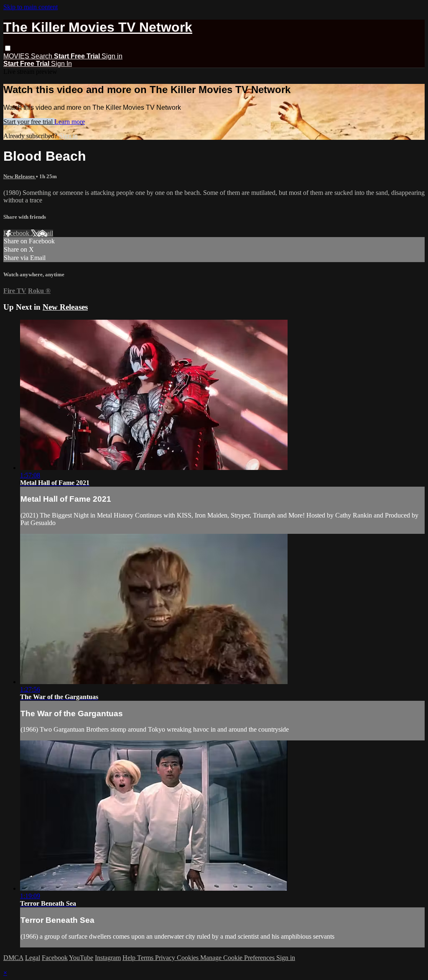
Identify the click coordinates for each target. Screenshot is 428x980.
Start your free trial (28, 121)
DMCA (13, 957)
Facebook (17, 233)
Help (129, 957)
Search (42, 56)
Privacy (166, 957)
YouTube (81, 957)
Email (45, 233)
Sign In (61, 63)
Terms (146, 957)
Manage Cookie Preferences (238, 957)
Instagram (108, 957)
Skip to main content (30, 6)
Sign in (112, 56)
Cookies (188, 957)
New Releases (19, 176)
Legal (32, 957)
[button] (7, 48)
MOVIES (17, 56)
